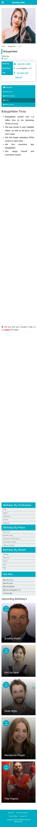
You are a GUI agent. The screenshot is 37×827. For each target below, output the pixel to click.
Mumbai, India (8, 535)
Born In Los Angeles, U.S (12, 590)
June (19, 64)
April (4, 564)
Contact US (23, 816)
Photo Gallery (10, 96)
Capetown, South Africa (11, 539)
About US (11, 812)
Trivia (7, 100)
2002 (28, 64)
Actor (5, 509)
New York (6, 532)
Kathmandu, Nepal (9, 542)
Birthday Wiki (18, 2)
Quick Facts (8, 91)
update (7, 330)
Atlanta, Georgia (8, 545)
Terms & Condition (22, 812)
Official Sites (9, 104)
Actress (5, 519)
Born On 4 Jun (8, 580)
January (6, 554)
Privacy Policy (13, 816)
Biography (8, 87)
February (6, 558)
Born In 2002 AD (9, 586)
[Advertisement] (18, 239)
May (4, 568)
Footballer (6, 516)
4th (23, 64)
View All (18, 77)
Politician (6, 523)
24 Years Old (22, 73)
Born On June (8, 583)
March (5, 561)
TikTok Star (5, 56)
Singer (5, 513)
